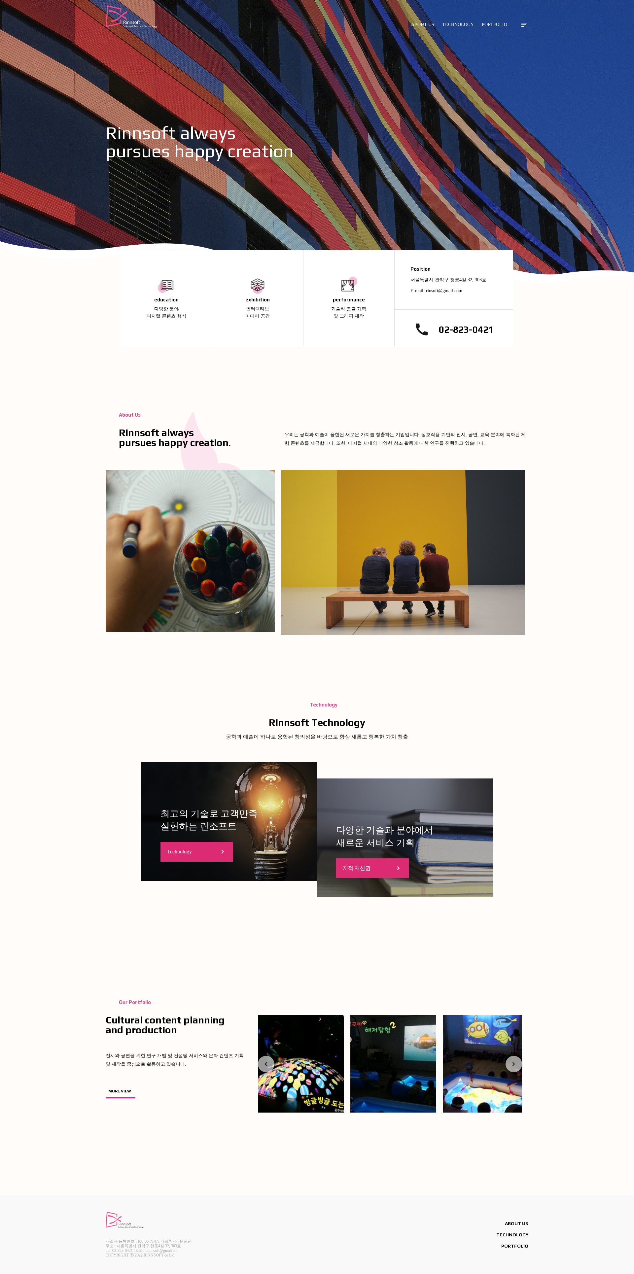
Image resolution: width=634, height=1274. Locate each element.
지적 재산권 (372, 868)
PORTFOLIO (494, 24)
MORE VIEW (119, 1091)
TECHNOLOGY (458, 24)
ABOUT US (422, 24)
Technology (197, 852)
